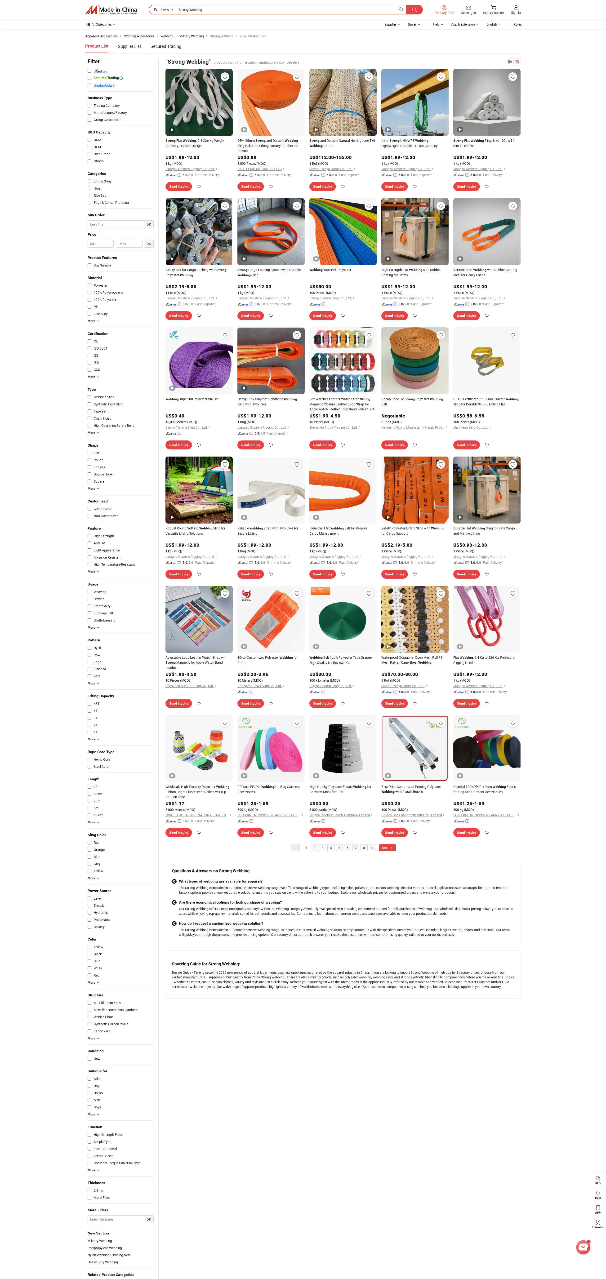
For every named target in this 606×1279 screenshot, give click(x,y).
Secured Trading (166, 46)
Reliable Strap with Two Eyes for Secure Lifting (267, 531)
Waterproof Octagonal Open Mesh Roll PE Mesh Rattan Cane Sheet (411, 660)
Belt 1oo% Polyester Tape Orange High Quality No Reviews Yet (340, 660)
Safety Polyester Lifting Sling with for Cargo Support (412, 531)
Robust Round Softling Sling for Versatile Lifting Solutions (195, 531)
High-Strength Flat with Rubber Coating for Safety (411, 272)
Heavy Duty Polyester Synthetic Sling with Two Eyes (267, 401)
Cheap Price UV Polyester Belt (412, 401)
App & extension (463, 24)
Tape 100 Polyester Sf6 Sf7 (192, 399)
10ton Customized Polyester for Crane (267, 660)
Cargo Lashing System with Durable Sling (269, 272)
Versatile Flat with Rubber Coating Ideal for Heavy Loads (485, 272)
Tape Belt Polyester (330, 269)
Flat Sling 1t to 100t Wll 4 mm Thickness (483, 143)
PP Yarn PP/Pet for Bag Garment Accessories (268, 789)
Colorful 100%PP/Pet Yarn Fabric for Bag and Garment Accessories (484, 789)
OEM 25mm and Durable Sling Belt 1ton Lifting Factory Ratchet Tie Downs (267, 145)
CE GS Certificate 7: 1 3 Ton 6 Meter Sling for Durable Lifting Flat (486, 401)
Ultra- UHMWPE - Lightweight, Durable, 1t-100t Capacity (409, 143)
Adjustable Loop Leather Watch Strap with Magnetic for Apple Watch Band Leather (196, 662)
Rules (518, 24)
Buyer (412, 24)
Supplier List (129, 46)
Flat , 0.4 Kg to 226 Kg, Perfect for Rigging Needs (484, 660)
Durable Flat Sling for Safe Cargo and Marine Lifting (484, 531)
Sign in (516, 12)
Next (385, 847)
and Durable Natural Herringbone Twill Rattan (342, 143)
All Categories (102, 24)
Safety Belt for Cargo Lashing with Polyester (196, 272)
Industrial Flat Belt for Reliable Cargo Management (338, 531)
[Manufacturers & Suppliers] (111, 10)
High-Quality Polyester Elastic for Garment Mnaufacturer (340, 789)
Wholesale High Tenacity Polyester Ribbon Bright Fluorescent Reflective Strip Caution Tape (197, 791)
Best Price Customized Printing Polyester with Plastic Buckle (411, 789)
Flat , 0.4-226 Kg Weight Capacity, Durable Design (194, 143)
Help (436, 24)
